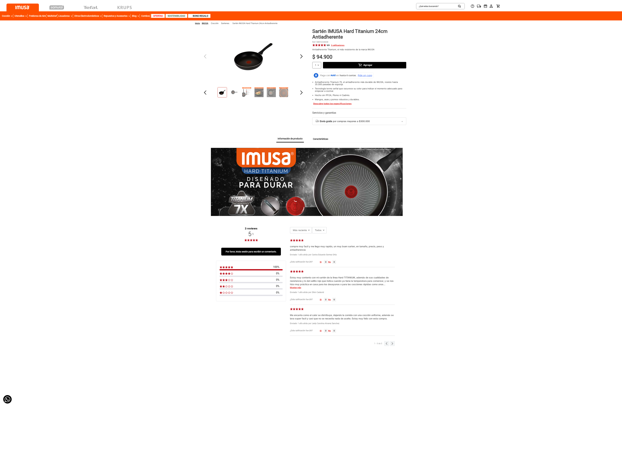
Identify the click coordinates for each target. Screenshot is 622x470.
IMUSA (205, 23)
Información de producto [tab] (290, 138)
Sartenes (225, 23)
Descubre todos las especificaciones (332, 103)
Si (321, 262)
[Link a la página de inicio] (197, 23)
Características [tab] (320, 139)
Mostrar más (295, 287)
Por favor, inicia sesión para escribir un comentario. (251, 251)
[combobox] (440, 6)
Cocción (215, 23)
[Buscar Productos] (460, 6)
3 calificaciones (337, 45)
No (329, 262)
